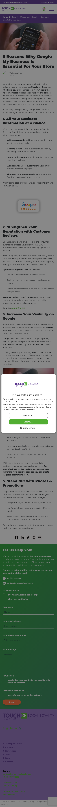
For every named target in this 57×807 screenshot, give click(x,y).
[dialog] (28, 403)
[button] (28, 428)
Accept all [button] (29, 422)
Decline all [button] (28, 415)
